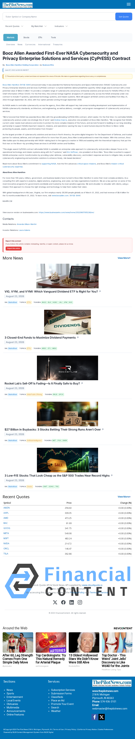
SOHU (51, 486)
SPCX (61, 394)
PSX (59, 440)
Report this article (13, 248)
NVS (70, 302)
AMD (6, 517)
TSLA (6, 553)
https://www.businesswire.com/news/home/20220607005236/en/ (66, 212)
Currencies (30, 44)
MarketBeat (12, 302)
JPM (65, 302)
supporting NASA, (49, 164)
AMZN (7, 507)
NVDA (6, 543)
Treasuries (57, 44)
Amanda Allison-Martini (26, 224)
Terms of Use (58, 729)
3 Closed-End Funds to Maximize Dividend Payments (42, 337)
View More (123, 257)
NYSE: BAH (25, 85)
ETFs (40, 37)
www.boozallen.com (60, 195)
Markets (10, 37)
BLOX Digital (48, 732)
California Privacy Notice (87, 729)
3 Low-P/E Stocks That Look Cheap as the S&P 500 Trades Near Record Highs (59, 475)
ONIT (45, 486)
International (44, 44)
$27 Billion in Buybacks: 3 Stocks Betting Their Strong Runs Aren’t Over (54, 429)
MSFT (6, 538)
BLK (49, 302)
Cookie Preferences (105, 729)
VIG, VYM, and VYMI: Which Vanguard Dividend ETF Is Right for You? (53, 291)
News (20, 44)
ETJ (49, 348)
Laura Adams (24, 230)
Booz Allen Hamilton (11, 85)
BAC (6, 523)
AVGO (44, 302)
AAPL (6, 512)
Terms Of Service (99, 592)
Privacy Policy (77, 592)
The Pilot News (22, 729)
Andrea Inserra (60, 120)
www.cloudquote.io (92, 585)
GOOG (7, 528)
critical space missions (86, 164)
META (6, 533)
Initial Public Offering (34, 394)
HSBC (55, 302)
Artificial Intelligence (34, 440)
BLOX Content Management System (26, 732)
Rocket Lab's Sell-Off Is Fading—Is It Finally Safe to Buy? (44, 383)
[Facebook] (63, 603)
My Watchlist (37, 26)
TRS (57, 486)
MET (54, 440)
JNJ (60, 302)
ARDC (44, 348)
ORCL (6, 548)
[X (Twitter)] (55, 603)
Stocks (26, 37)
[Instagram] (79, 603)
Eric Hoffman (72, 152)
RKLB (55, 394)
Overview (10, 44)
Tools (53, 37)
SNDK (65, 440)
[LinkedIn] (71, 603)
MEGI (54, 348)
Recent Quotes (12, 26)
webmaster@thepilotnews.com (109, 708)
